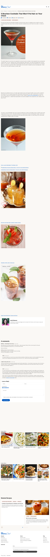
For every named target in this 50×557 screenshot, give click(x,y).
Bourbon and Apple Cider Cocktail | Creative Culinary (11, 222)
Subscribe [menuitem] (44, 537)
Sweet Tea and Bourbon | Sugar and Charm (9, 315)
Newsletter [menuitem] (8, 555)
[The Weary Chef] (6, 7)
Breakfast (19, 501)
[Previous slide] (2, 527)
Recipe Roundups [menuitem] (4, 540)
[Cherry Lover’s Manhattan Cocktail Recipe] (13, 150)
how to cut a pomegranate (33, 95)
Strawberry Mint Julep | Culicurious (7, 262)
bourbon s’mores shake (10, 377)
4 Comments (4, 17)
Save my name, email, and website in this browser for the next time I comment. (18, 397)
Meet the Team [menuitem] (22, 537)
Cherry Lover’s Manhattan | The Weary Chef (9, 165)
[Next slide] (48, 527)
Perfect (8, 387)
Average (5, 387)
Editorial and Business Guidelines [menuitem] (25, 540)
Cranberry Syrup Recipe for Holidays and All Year (12, 503)
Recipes (28, 516)
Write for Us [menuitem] (45, 540)
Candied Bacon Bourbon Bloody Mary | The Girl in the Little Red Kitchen (14, 169)
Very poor (2, 387)
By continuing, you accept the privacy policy (21, 549)
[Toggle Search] (46, 6)
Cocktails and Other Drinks (7, 501)
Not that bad (3, 387)
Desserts (14, 501)
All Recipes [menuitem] (3, 537)
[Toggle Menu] (48, 6)
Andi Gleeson (21, 17)
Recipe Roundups (33, 516)
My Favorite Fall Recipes (31, 518)
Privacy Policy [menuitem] (3, 555)
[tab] (22, 527)
